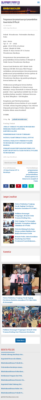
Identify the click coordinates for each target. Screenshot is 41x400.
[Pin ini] (18, 186)
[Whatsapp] (31, 186)
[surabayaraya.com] (10, 2)
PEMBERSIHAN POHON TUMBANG (16, 134)
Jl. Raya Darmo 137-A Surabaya (11, 170)
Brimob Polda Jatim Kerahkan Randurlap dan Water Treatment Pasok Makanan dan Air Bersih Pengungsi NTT (26, 241)
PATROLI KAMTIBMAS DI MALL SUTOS (18, 137)
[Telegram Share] (24, 186)
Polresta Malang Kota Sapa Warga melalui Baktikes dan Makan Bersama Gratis (25, 231)
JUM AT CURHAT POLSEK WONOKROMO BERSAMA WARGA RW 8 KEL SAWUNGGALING (19, 129)
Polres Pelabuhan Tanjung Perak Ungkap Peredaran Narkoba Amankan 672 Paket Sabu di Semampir (20, 300)
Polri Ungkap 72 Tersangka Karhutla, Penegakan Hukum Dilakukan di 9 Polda (25, 223)
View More (20, 340)
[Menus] (38, 2)
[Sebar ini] (6, 186)
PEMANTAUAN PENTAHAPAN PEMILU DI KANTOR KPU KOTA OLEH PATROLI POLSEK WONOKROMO (20, 151)
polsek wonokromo (20, 119)
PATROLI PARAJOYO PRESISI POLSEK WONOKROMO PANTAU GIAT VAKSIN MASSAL (18, 143)
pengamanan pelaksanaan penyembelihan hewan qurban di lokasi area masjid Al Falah (30, 174)
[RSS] (19, 162)
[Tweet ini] (12, 186)
